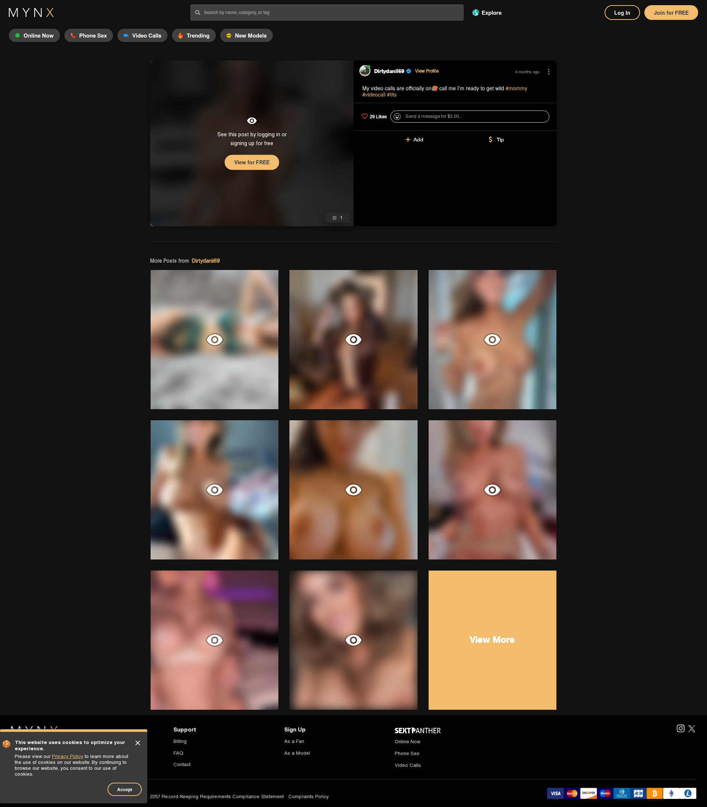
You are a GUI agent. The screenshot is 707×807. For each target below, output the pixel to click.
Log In (622, 12)
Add (418, 140)
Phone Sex (407, 753)
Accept (124, 789)
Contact (181, 764)
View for (252, 162)
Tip (500, 140)
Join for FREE (671, 12)
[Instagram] (680, 729)
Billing (180, 741)
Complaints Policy (308, 796)
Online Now (407, 741)
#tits (392, 94)
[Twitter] (691, 729)
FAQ (178, 753)
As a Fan (294, 741)
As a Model (297, 753)
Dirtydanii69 (206, 261)
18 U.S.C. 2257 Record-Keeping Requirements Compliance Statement (206, 796)
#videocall (374, 94)
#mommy (516, 88)
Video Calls (408, 765)
